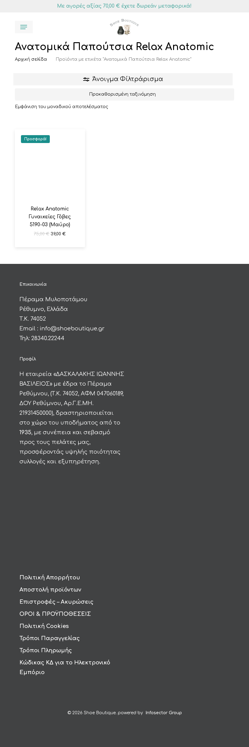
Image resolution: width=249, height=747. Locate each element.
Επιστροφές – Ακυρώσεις (56, 602)
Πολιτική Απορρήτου (49, 578)
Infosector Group (163, 713)
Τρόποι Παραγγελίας (49, 638)
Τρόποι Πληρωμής (45, 650)
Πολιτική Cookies (44, 626)
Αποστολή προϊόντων (50, 590)
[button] (23, 27)
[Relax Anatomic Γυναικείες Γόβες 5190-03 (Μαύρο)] (49, 164)
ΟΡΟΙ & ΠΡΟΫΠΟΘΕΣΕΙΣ (55, 614)
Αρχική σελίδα (31, 59)
